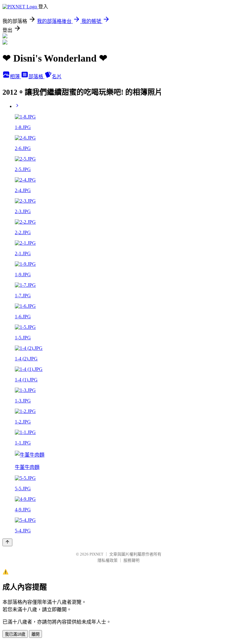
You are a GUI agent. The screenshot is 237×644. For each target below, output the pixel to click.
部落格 (36, 76)
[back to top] (7, 542)
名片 (57, 76)
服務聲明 (131, 560)
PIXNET (96, 554)
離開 (35, 634)
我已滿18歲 (15, 634)
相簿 (15, 76)
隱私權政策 (108, 560)
